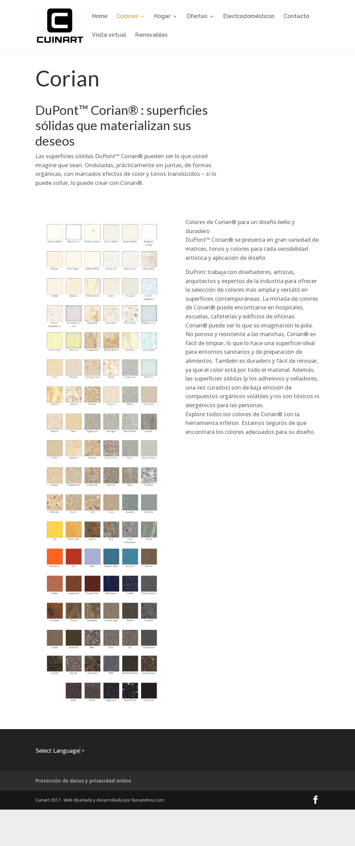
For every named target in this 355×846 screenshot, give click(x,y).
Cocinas (127, 16)
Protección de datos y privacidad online (83, 780)
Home (99, 16)
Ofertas (197, 16)
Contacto (296, 16)
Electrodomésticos (249, 16)
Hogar (162, 16)
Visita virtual (109, 35)
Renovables (151, 35)
